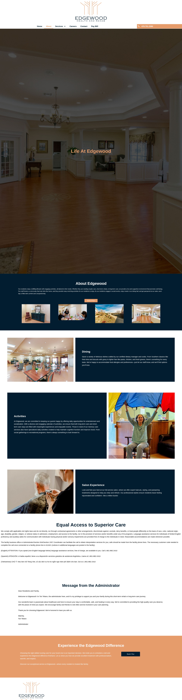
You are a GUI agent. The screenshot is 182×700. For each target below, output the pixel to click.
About (48, 26)
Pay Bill (94, 26)
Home (39, 26)
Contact (83, 26)
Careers (73, 26)
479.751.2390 (147, 26)
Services (59, 26)
